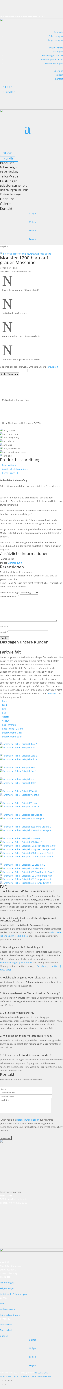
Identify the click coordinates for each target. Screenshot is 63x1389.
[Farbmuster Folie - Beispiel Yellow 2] (19, 806)
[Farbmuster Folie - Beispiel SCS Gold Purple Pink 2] (27, 872)
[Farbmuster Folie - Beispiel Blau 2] (18, 743)
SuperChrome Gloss (12, 732)
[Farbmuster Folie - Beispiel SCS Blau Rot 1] (22, 868)
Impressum (6, 1324)
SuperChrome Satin (12, 736)
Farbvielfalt (52, 366)
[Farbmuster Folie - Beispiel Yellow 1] (19, 803)
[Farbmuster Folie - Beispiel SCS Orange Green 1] (25, 882)
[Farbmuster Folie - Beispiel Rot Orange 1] (22, 814)
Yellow (5, 720)
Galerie (59, 74)
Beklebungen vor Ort (52, 55)
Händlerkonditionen (10, 1315)
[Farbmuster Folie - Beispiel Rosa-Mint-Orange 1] (25, 830)
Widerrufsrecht (8, 1309)
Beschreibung (9, 465)
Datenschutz (6, 1330)
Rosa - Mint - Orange (12, 728)
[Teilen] (7, 1380)
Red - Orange (9, 724)
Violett (5, 716)
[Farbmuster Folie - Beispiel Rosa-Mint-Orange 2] (25, 826)
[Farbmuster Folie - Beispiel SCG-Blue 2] (21, 842)
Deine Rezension (9, 596)
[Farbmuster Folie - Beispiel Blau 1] (18, 747)
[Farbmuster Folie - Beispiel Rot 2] (18, 782)
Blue (4, 701)
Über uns (58, 70)
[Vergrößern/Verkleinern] (1, 1380)
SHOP (7, 87)
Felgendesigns (55, 40)
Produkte (58, 32)
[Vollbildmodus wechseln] (4, 1380)
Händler (9, 92)
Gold (4, 704)
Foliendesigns (56, 36)
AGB (2, 1303)
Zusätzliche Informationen (15, 469)
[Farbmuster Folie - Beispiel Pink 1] (18, 767)
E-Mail (4, 632)
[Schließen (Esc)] (10, 1380)
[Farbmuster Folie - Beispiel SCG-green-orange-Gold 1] (28, 845)
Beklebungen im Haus (52, 59)
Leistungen (57, 51)
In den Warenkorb (9, 374)
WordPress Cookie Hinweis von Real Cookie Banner (26, 1376)
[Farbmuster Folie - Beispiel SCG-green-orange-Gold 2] (28, 849)
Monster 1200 (15, 562)
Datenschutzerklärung (27, 1119)
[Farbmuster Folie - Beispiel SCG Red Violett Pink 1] (26, 853)
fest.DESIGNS (41, 1372)
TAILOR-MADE (56, 47)
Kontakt (59, 78)
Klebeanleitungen (54, 63)
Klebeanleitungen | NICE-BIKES (16, 962)
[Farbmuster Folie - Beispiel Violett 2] (19, 794)
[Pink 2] (18, 771)
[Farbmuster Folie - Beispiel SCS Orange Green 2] (25, 879)
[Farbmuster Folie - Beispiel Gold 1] (18, 755)
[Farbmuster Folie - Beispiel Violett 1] (19, 791)
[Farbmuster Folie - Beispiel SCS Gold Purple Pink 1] (27, 875)
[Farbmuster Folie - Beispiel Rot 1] (18, 779)
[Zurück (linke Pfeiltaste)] (1, 1384)
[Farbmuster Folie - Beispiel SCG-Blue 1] (21, 838)
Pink (4, 708)
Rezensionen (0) (10, 472)
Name (4, 626)
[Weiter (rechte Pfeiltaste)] (4, 1384)
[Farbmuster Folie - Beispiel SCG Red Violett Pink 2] (26, 856)
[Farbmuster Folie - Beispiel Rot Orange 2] (22, 818)
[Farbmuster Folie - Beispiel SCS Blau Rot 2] (22, 864)
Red (4, 712)
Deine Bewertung (10, 592)
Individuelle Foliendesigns (13, 1294)
